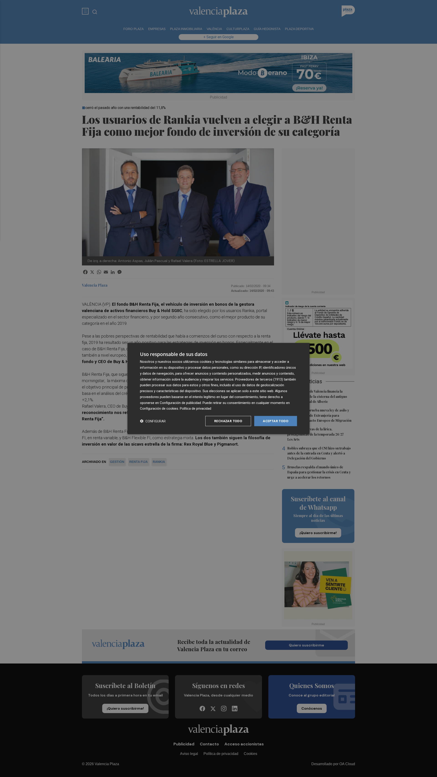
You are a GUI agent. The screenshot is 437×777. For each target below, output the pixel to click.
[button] (153, 421)
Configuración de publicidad (180, 403)
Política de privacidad (195, 408)
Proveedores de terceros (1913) (259, 379)
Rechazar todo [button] (228, 421)
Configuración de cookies (159, 408)
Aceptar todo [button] (275, 421)
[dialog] (218, 388)
